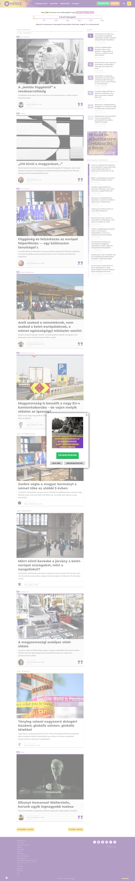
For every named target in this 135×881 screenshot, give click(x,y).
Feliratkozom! (67, 455)
